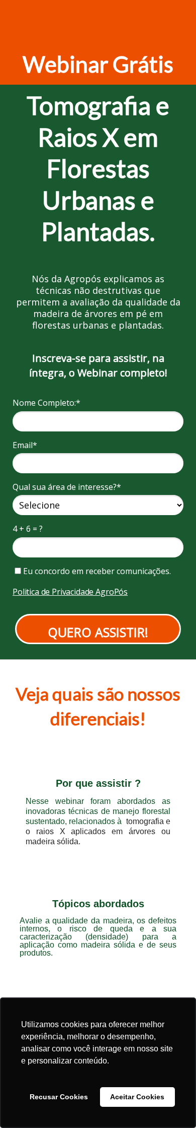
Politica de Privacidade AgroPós (70, 591)
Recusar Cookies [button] (59, 1097)
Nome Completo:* (46, 403)
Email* (25, 445)
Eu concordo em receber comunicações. (96, 571)
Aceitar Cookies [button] (137, 1097)
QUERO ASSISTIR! (98, 632)
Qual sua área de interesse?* (67, 487)
